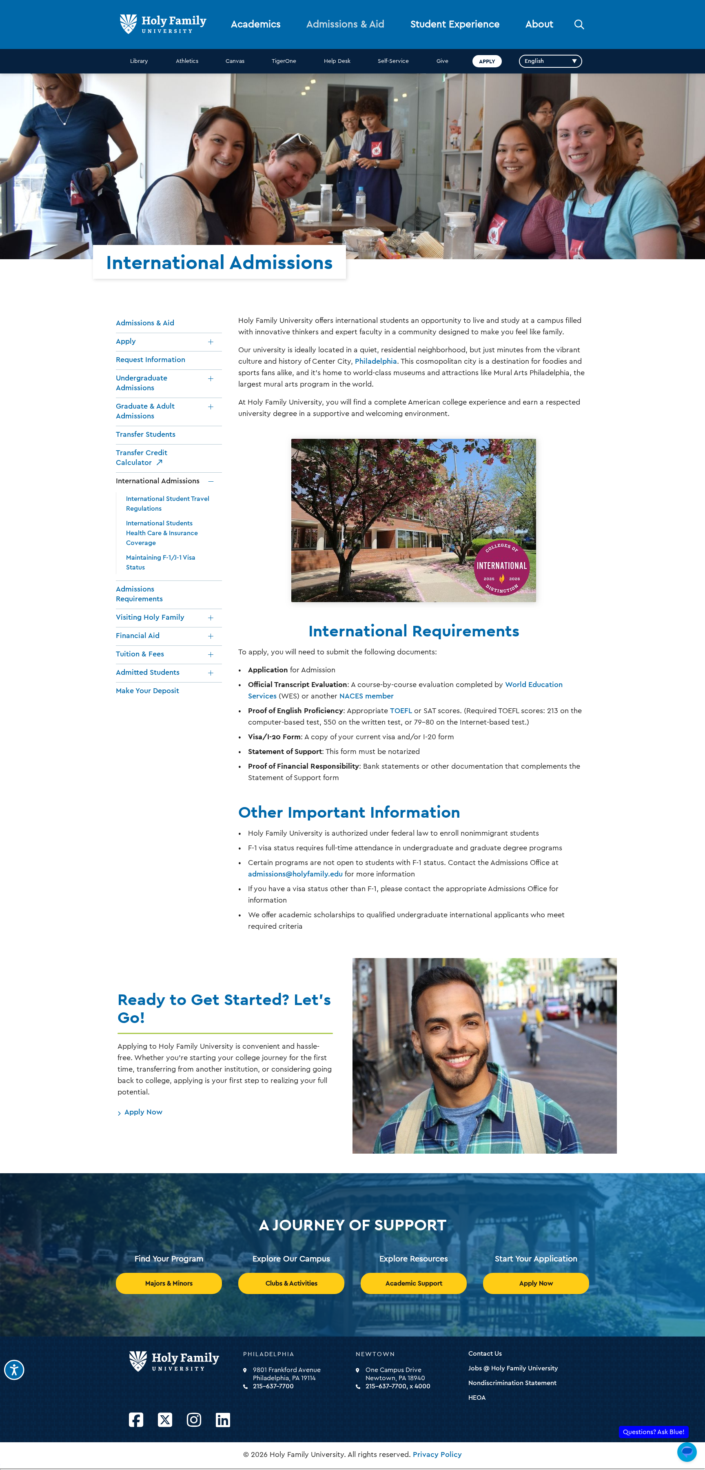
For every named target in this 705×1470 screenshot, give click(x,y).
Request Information (150, 359)
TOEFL (401, 710)
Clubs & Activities (291, 1283)
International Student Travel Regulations (167, 504)
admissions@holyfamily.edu (295, 874)
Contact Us (485, 1353)
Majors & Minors (169, 1283)
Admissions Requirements (139, 594)
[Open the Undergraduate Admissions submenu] (211, 379)
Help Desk (337, 61)
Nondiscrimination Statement (512, 1383)
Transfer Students (145, 434)
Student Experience (455, 24)
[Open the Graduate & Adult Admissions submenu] (211, 407)
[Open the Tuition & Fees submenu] (211, 655)
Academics (256, 24)
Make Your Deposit (147, 690)
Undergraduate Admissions (141, 382)
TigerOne (284, 61)
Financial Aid (138, 635)
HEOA (477, 1397)
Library (139, 61)
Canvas (235, 61)
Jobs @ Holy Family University (513, 1368)
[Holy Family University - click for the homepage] (184, 1362)
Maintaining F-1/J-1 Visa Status (160, 562)
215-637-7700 (273, 1386)
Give (442, 61)
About (539, 24)
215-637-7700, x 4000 (398, 1386)
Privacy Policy (437, 1454)
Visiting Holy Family (150, 617)
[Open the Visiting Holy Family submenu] (211, 618)
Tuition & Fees (140, 654)
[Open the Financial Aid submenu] (211, 636)
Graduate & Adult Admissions (145, 411)
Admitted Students (148, 672)
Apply (487, 61)
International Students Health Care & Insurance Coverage (162, 533)
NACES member (366, 696)
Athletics (187, 61)
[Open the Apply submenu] (211, 342)
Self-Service (393, 61)
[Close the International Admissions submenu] (211, 482)
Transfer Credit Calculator (141, 457)
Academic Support (414, 1283)
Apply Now (143, 1112)
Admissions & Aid (345, 24)
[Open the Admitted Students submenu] (211, 673)
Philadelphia (376, 361)
